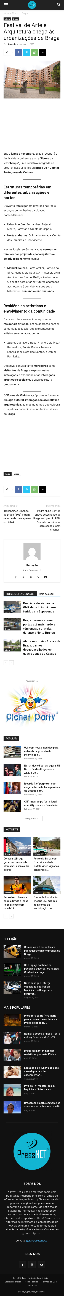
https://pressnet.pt (32, 570)
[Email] (42, 52)
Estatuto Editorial (13, 1281)
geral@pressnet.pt (37, 1240)
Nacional (38, 892)
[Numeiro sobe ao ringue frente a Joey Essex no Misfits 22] (12, 1038)
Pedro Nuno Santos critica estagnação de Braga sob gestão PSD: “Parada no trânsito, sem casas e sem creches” (46, 520)
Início (6, 13)
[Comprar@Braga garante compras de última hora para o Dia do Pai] (17, 846)
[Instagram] (25, 577)
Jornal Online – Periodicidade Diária (30, 1277)
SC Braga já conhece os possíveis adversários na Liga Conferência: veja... (41, 969)
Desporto (8, 892)
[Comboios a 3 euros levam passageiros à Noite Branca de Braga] (12, 951)
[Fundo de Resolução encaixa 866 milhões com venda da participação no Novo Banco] (47, 885)
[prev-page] (6, 662)
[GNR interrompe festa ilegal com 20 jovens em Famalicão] (12, 806)
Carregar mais (31, 818)
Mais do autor (46, 594)
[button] (6, 5)
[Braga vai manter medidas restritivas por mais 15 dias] (12, 1055)
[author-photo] (32, 560)
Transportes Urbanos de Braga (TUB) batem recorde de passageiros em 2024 (17, 516)
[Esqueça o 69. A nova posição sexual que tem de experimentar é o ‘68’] (12, 1072)
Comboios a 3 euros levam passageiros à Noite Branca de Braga (42, 951)
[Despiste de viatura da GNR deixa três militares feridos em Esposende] (12, 607)
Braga (25, 13)
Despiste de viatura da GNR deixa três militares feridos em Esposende (40, 607)
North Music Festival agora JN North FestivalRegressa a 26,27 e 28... (42, 769)
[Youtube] (47, 577)
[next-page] (11, 662)
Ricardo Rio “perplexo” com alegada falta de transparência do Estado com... (42, 787)
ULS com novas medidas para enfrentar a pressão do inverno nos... (41, 751)
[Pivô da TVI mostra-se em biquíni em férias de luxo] (12, 1090)
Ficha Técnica (31, 1281)
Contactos (32, 1285)
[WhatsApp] (34, 52)
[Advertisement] (32, 125)
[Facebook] (18, 52)
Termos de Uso (49, 1281)
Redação (12, 44)
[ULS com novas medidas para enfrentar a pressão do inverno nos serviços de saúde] (12, 752)
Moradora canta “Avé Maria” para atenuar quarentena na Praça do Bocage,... (40, 1019)
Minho (15, 13)
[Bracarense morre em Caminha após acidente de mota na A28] (12, 1107)
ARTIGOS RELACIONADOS (20, 594)
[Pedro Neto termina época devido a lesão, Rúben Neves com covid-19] (17, 885)
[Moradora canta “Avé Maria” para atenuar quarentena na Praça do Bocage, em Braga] (12, 1020)
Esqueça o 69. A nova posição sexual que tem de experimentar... (41, 1071)
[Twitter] (26, 52)
